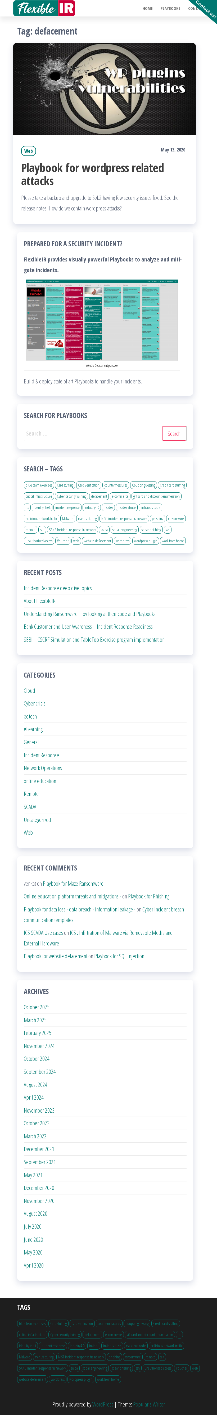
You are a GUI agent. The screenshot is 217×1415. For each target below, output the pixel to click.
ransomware (176, 518)
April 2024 (34, 1097)
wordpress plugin (145, 540)
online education (40, 781)
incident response (67, 507)
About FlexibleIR (40, 601)
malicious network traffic (41, 518)
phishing (157, 518)
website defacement (97, 540)
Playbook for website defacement (55, 956)
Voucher (63, 540)
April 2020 (34, 1265)
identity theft (42, 507)
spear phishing (151, 529)
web (76, 540)
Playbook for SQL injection (119, 956)
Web (28, 151)
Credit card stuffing (172, 485)
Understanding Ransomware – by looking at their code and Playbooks (90, 614)
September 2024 (40, 1071)
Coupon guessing (143, 485)
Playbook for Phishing (148, 896)
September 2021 (40, 1162)
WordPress (102, 1404)
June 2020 (33, 1239)
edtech (30, 716)
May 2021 (33, 1175)
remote (30, 529)
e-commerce (120, 496)
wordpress (122, 540)
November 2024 (39, 1046)
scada (104, 529)
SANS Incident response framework (72, 529)
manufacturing (87, 518)
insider (108, 507)
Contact (196, 8)
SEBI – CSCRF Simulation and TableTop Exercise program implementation (94, 639)
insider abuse (127, 507)
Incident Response (41, 755)
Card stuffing (65, 485)
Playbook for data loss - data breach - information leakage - (79, 909)
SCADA (30, 806)
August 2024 (35, 1084)
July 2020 (33, 1226)
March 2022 (35, 1136)
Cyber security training (71, 496)
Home (148, 8)
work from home (173, 540)
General (31, 742)
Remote (31, 793)
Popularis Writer (149, 1404)
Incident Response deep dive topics (58, 588)
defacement (99, 496)
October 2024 (36, 1058)
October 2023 (36, 1123)
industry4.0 (91, 507)
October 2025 (36, 1007)
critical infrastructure (39, 496)
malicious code (150, 507)
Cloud (29, 690)
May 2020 (33, 1252)
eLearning (33, 729)
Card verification (89, 485)
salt (42, 529)
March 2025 (35, 1020)
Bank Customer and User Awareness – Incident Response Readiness (88, 626)
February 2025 (37, 1033)
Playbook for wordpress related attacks (92, 174)
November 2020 (39, 1201)
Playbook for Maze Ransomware (73, 883)
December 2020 (39, 1188)
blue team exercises (39, 485)
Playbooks (170, 8)
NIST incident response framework (124, 518)
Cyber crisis (35, 703)
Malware (67, 518)
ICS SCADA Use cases (43, 932)
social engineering (124, 529)
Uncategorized (37, 819)
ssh (168, 529)
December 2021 (39, 1149)
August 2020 (35, 1213)
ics (27, 507)
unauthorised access (39, 540)
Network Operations (43, 768)
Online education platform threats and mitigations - (72, 896)
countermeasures (115, 485)
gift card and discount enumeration (156, 496)
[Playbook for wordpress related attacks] (104, 88)
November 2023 (39, 1110)
